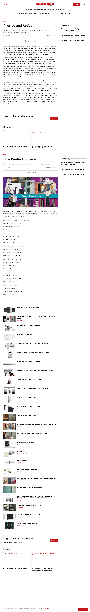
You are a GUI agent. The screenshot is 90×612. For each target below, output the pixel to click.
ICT (17, 408)
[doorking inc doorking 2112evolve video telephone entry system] (9, 373)
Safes (69, 13)
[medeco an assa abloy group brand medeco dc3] (9, 453)
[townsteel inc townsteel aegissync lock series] (9, 507)
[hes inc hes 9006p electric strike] (9, 399)
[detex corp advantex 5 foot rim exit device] (9, 364)
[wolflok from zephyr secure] (9, 525)
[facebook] (25, 41)
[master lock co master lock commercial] (9, 444)
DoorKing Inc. (20, 372)
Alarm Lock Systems (21, 327)
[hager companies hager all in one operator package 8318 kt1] (9, 390)
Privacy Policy (46, 608)
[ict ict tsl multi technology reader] (9, 408)
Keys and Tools (61, 13)
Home (4, 21)
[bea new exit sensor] (9, 337)
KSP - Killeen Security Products (24, 471)
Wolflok (18, 525)
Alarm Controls (20, 320)
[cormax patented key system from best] (9, 346)
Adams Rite (19, 310)
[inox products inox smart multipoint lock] (9, 417)
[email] (35, 41)
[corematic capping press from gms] (9, 381)
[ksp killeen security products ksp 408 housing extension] (9, 471)
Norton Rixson (20, 462)
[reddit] (33, 41)
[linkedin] (28, 41)
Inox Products (20, 417)
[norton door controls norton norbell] (9, 462)
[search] (7, 4)
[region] (45, 609)
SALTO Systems (20, 482)
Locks (53, 13)
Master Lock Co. (20, 444)
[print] (57, 41)
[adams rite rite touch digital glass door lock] (9, 310)
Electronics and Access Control (28, 13)
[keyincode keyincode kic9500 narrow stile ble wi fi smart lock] (9, 426)
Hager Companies (21, 390)
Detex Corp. (19, 354)
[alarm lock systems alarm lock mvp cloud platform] (9, 328)
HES (18, 399)
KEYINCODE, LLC (20, 426)
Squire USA (19, 500)
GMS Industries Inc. (21, 381)
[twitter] (30, 41)
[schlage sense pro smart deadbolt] (9, 489)
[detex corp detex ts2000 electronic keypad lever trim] (9, 355)
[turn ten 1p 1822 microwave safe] (9, 516)
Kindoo (18, 435)
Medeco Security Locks (22, 453)
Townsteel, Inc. (20, 507)
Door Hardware (44, 13)
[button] (4, 4)
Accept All (83, 609)
